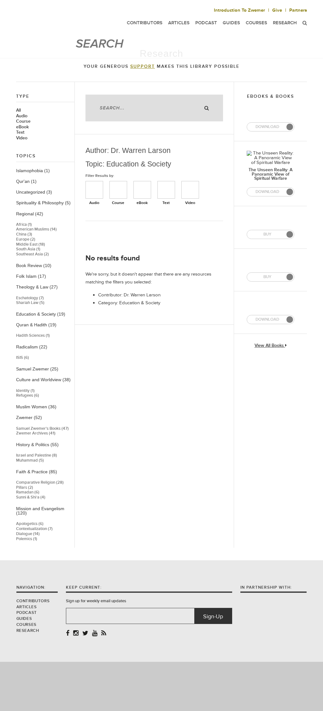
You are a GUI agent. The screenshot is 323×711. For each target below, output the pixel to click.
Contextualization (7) (34, 529)
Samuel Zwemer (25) (37, 369)
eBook (22, 127)
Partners (298, 10)
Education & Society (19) (40, 314)
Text (20, 132)
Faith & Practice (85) (36, 471)
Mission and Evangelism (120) (40, 511)
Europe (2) (25, 239)
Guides (24, 618)
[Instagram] (76, 633)
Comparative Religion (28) (40, 482)
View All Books (270, 345)
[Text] (166, 190)
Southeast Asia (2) (32, 254)
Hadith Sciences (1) (33, 335)
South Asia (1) (28, 249)
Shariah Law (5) (30, 302)
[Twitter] (85, 633)
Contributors (33, 600)
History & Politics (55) (37, 444)
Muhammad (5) (30, 460)
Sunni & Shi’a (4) (30, 497)
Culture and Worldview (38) (43, 379)
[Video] (190, 190)
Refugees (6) (27, 395)
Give (277, 10)
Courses (26, 624)
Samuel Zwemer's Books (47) (42, 428)
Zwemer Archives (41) (36, 433)
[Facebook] (67, 633)
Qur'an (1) (26, 181)
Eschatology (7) (30, 298)
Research (285, 22)
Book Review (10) (33, 265)
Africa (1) (24, 224)
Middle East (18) (30, 244)
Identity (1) (25, 390)
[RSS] (103, 633)
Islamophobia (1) (33, 170)
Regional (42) (29, 214)
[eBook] (142, 190)
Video (21, 138)
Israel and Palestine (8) (36, 455)
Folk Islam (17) (31, 276)
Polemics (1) (26, 539)
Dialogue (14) (28, 534)
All (18, 110)
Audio (21, 116)
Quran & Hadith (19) (36, 325)
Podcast (26, 612)
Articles (26, 606)
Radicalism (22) (31, 347)
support (142, 66)
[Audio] (94, 190)
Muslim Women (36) (36, 407)
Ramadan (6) (27, 492)
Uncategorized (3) (34, 192)
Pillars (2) (24, 487)
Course (23, 121)
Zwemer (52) (29, 417)
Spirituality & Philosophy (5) (43, 203)
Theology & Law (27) (37, 287)
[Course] (118, 190)
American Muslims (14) (36, 229)
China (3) (24, 234)
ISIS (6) (22, 357)
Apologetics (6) (30, 524)
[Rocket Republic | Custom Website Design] (161, 686)
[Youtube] (94, 633)
